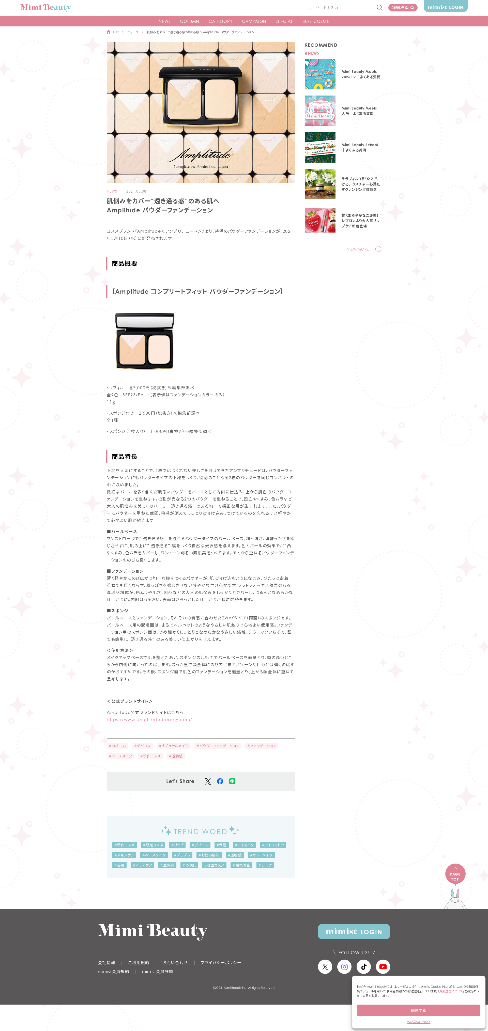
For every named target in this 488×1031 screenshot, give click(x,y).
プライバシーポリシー (221, 962)
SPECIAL (284, 21)
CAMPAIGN (254, 21)
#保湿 (222, 845)
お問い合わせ (175, 962)
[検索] (380, 8)
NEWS (165, 21)
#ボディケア (142, 865)
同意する (418, 1010)
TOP (116, 32)
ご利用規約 (138, 962)
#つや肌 (189, 865)
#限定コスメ (153, 845)
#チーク (265, 865)
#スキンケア (124, 855)
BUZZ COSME (315, 21)
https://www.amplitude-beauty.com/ (149, 719)
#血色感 (167, 865)
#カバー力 (117, 746)
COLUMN (189, 21)
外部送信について (451, 991)
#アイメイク (244, 845)
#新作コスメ (150, 756)
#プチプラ (182, 855)
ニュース (133, 32)
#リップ (177, 845)
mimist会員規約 (113, 971)
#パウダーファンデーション (217, 746)
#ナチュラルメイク (173, 746)
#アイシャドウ (273, 845)
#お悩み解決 (209, 855)
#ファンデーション (261, 746)
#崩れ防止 (241, 865)
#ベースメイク (120, 756)
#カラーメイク (261, 855)
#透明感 (176, 756)
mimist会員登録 (158, 971)
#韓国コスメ (214, 865)
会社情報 (106, 962)
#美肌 (119, 865)
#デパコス (142, 746)
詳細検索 (400, 7)
